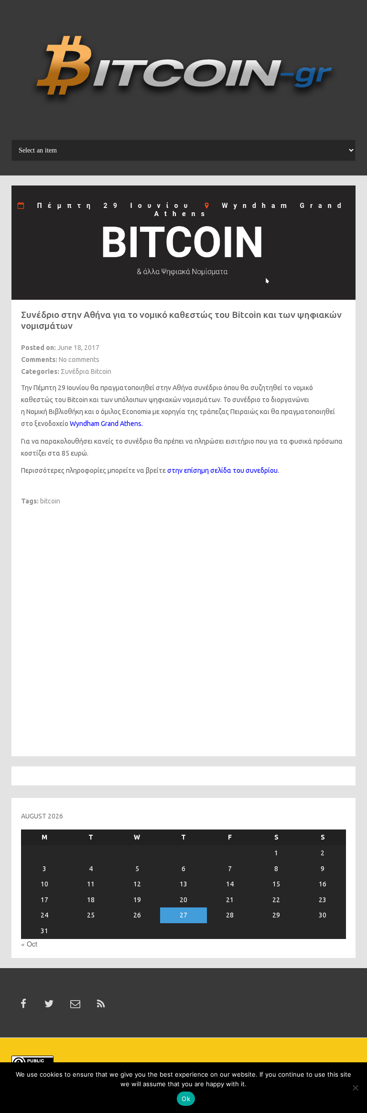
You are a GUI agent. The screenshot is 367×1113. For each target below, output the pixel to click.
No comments (79, 359)
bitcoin (50, 501)
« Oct (29, 944)
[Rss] (101, 1004)
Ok (186, 1098)
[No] (355, 1087)
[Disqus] (183, 625)
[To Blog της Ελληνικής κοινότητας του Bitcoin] (183, 73)
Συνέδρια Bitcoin (86, 371)
